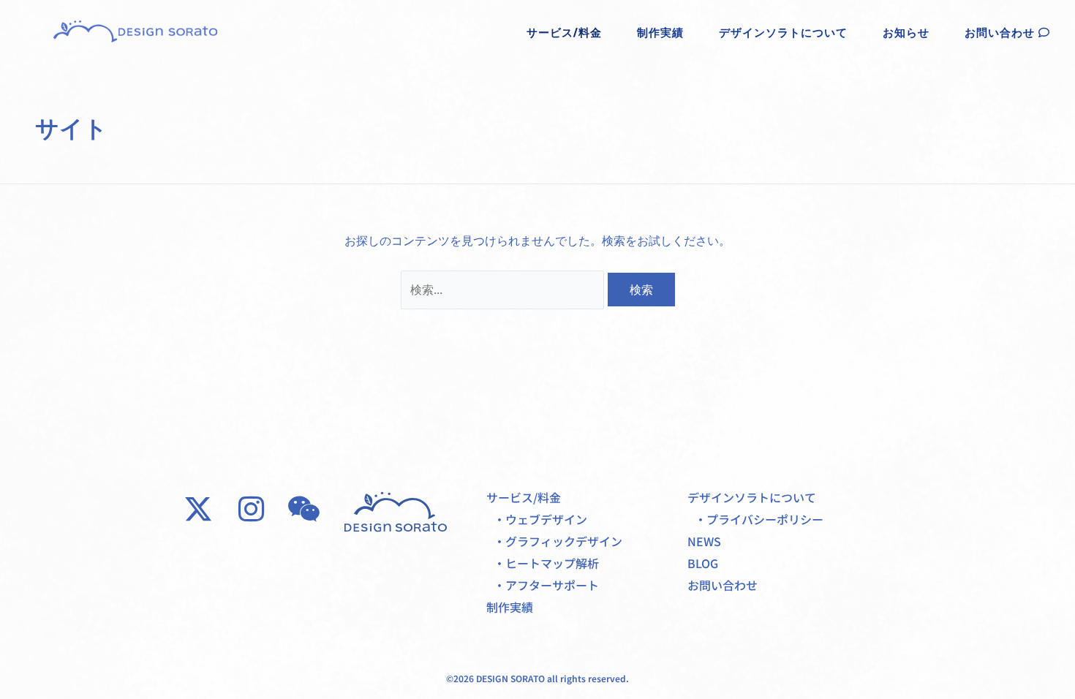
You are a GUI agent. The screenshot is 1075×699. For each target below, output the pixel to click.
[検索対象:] (504, 289)
